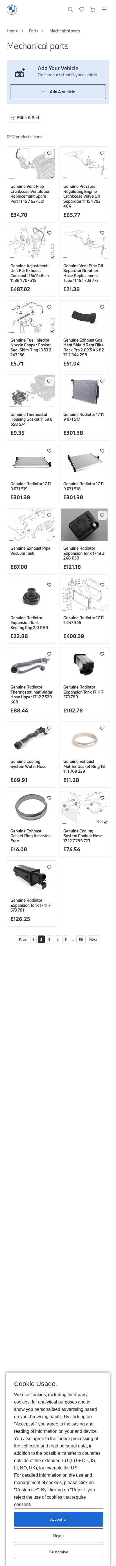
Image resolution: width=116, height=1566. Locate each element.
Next (93, 939)
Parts (33, 31)
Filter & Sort (28, 117)
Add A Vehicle (62, 91)
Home (12, 31)
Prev (22, 939)
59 (81, 939)
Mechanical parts (65, 31)
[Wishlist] (82, 10)
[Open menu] (104, 10)
